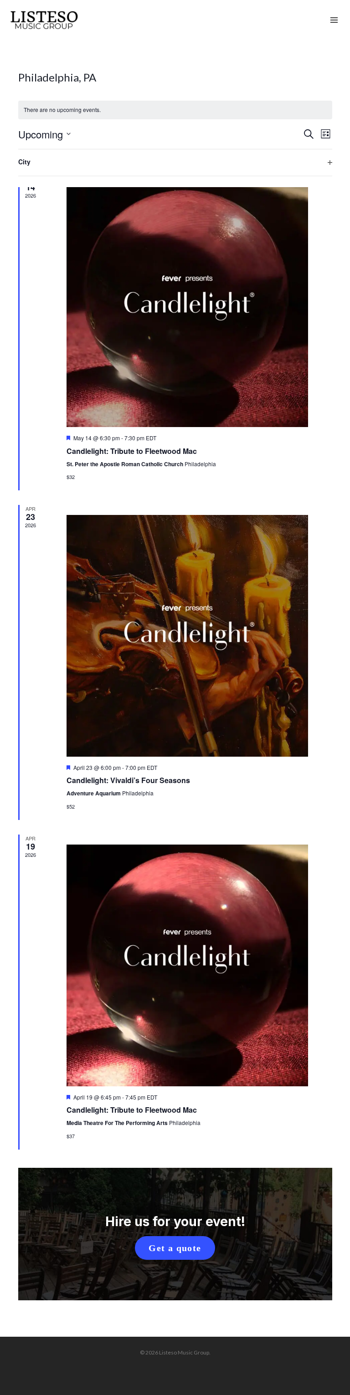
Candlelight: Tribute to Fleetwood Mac (132, 451)
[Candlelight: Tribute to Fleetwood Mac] (188, 306)
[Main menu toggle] (334, 20)
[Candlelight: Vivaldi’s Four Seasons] (188, 636)
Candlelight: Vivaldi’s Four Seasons (128, 780)
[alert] (175, 110)
